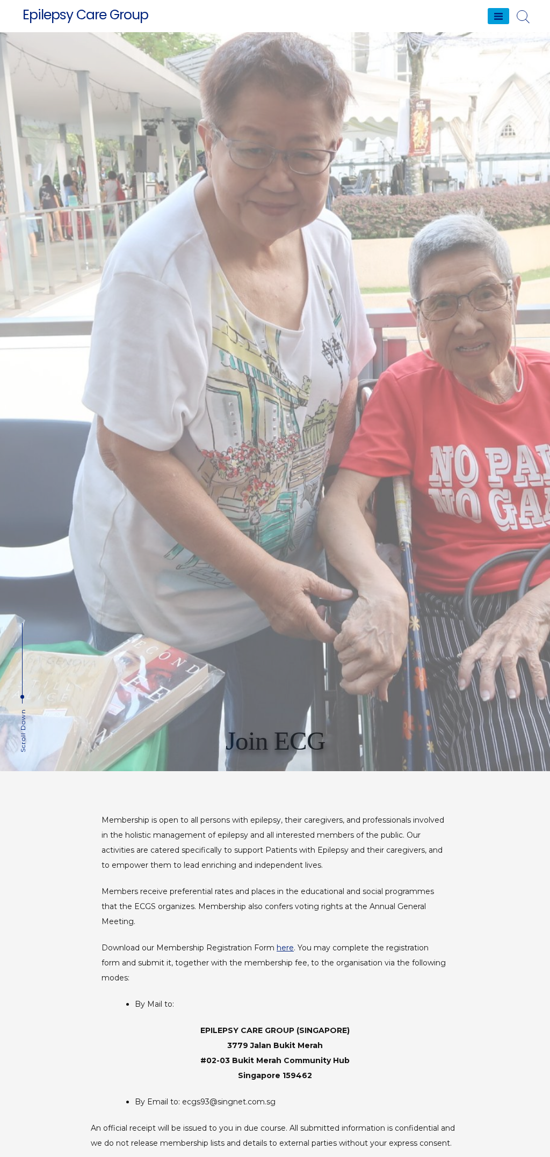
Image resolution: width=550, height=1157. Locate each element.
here (285, 948)
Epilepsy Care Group (85, 14)
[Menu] (498, 16)
